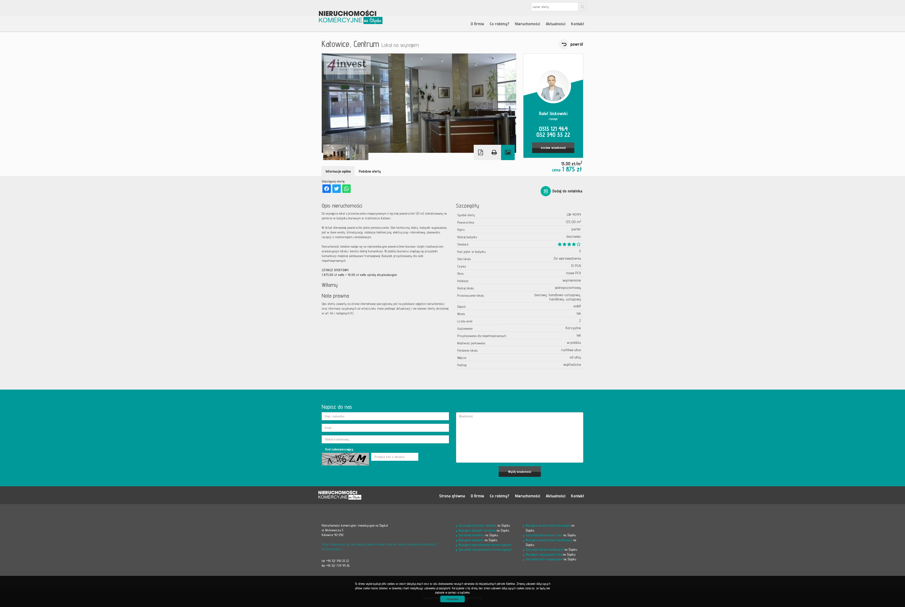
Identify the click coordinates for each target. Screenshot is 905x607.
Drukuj (494, 152)
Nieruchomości (527, 23)
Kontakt (577, 23)
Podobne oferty (370, 171)
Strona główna (452, 495)
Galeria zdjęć (508, 152)
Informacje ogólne (338, 171)
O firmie (477, 23)
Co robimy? (499, 23)
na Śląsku (484, 525)
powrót (576, 44)
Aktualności (555, 23)
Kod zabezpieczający (339, 449)
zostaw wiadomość (553, 148)
